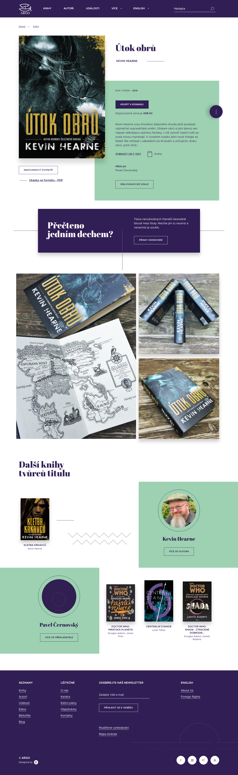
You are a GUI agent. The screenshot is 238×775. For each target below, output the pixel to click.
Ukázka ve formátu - (46, 180)
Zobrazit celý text (128, 154)
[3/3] (179, 398)
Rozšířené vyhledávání (114, 728)
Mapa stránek (108, 734)
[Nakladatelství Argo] (25, 8)
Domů (22, 26)
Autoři (69, 8)
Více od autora (179, 551)
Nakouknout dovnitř (38, 170)
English (139, 8)
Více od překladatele (59, 637)
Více (115, 8)
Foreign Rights (190, 696)
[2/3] (179, 313)
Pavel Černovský (59, 624)
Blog (22, 722)
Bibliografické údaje (134, 184)
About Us (187, 690)
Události (92, 8)
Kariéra (65, 696)
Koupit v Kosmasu (132, 104)
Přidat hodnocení (151, 240)
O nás (64, 690)
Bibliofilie (25, 715)
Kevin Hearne (179, 538)
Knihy (47, 8)
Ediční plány (69, 703)
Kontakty (67, 715)
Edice (22, 709)
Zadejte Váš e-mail (111, 695)
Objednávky (69, 709)
